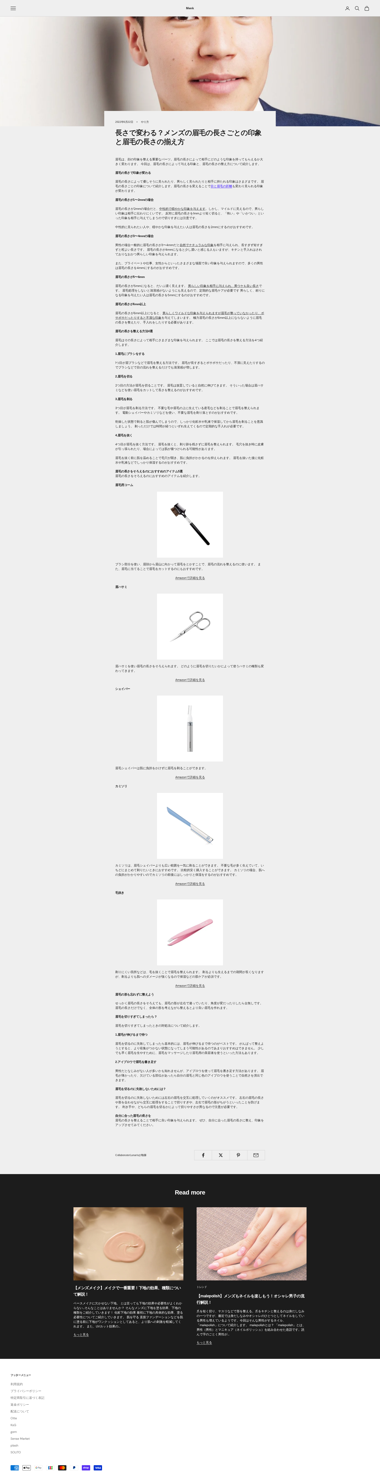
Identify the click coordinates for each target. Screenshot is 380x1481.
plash (14, 1445)
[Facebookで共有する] (203, 1155)
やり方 (145, 121)
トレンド (202, 1287)
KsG (13, 1425)
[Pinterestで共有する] (238, 1155)
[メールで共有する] (256, 1155)
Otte (14, 1418)
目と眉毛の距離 (221, 186)
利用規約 (17, 1384)
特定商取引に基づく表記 (27, 1398)
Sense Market (20, 1439)
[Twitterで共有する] (220, 1155)
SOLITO (16, 1452)
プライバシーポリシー (26, 1391)
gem (14, 1432)
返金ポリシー (20, 1405)
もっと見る (81, 1334)
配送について (20, 1411)
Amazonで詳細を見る (190, 578)
